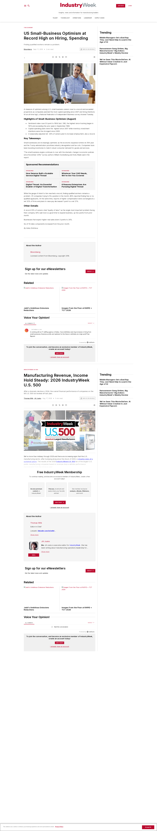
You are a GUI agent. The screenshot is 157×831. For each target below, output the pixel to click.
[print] (94, 57)
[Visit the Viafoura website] (90, 342)
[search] (28, 5)
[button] (25, 5)
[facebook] (53, 57)
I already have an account (59, 357)
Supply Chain (99, 18)
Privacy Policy (59, 826)
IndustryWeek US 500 (31, 369)
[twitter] (59, 57)
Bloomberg (28, 49)
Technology (65, 18)
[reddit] (63, 57)
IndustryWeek (75, 545)
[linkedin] (56, 57)
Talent (55, 18)
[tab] (30, 323)
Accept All (148, 827)
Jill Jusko (37, 398)
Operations (77, 18)
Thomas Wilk (28, 398)
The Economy (28, 27)
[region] (59, 333)
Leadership (88, 18)
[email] (66, 57)
